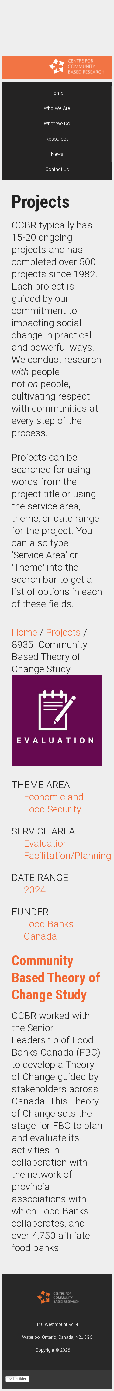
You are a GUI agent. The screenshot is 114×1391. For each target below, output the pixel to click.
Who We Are (57, 108)
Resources (57, 139)
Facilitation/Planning (67, 855)
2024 (35, 890)
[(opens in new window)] (17, 1379)
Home (57, 93)
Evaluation (46, 843)
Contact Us (57, 169)
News (57, 154)
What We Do (57, 123)
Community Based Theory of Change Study (56, 977)
